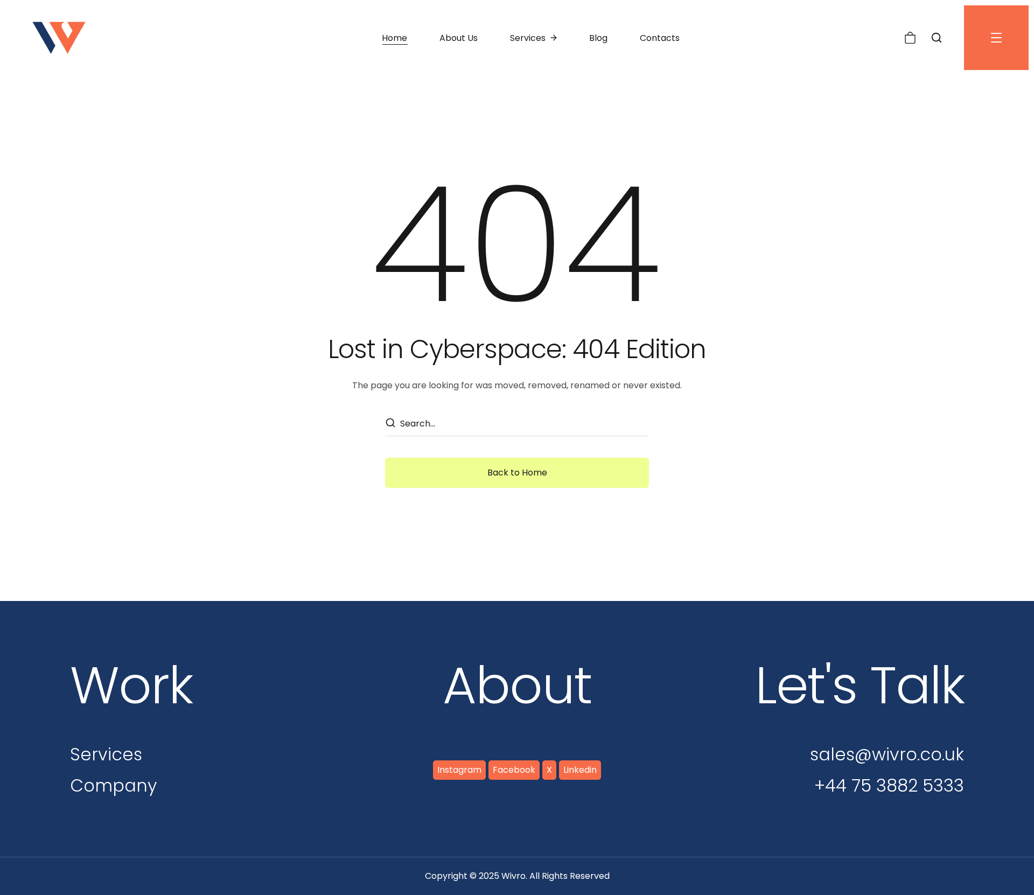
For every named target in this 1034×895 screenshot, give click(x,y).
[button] (910, 38)
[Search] (390, 423)
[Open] (996, 37)
